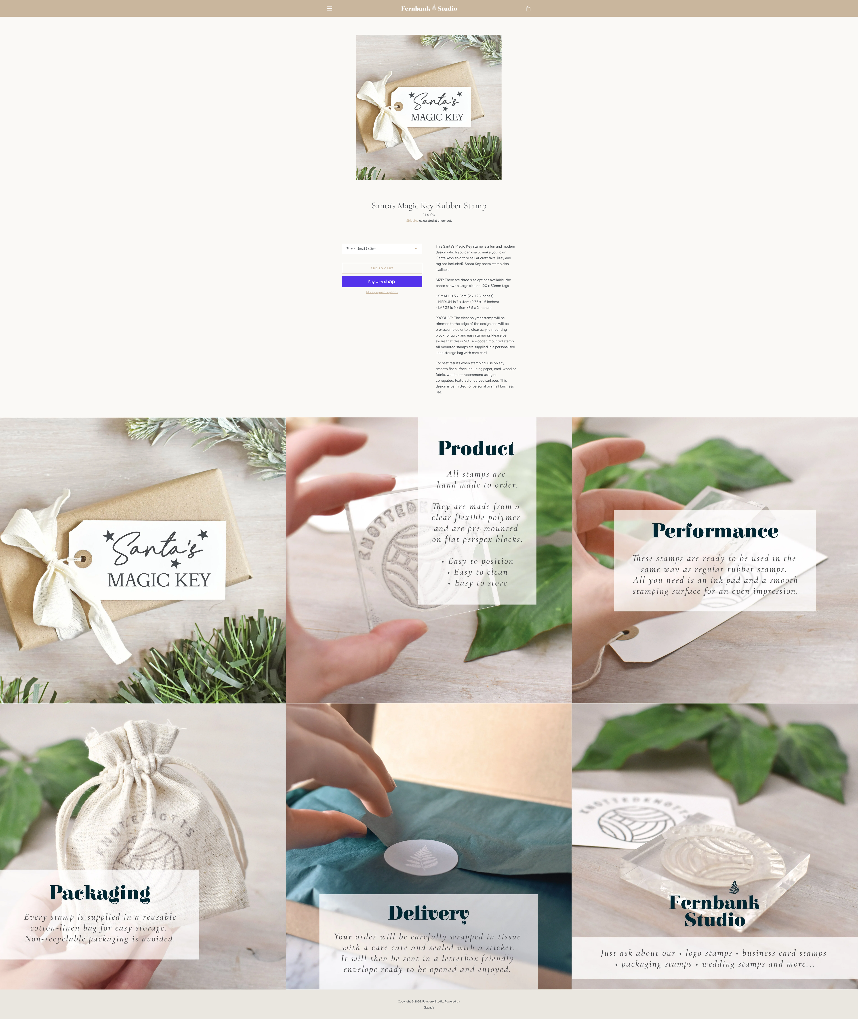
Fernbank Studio (432, 1001)
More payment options (382, 292)
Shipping (412, 221)
